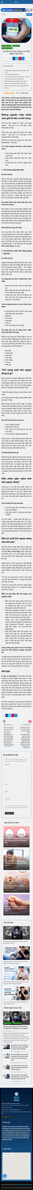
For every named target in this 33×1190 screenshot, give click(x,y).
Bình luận (7, 764)
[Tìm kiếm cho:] (13, 14)
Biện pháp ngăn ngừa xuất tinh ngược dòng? (16, 81)
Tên (6, 784)
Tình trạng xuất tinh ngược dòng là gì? (14, 79)
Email (6, 791)
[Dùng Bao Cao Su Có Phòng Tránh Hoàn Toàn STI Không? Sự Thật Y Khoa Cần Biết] (16, 953)
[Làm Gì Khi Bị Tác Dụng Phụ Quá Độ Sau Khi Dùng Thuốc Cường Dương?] (16, 993)
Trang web (7, 798)
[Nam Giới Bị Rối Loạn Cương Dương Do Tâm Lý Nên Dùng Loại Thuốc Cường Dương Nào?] (16, 973)
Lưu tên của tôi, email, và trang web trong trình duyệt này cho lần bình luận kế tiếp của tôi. (16, 807)
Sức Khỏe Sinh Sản (17, 1023)
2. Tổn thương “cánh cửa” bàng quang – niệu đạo (17, 76)
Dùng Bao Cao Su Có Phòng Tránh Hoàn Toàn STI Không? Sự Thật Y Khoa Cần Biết (19, 1047)
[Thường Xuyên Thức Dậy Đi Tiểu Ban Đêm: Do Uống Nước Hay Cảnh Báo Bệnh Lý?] (6, 1076)
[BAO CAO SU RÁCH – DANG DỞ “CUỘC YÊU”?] (16, 882)
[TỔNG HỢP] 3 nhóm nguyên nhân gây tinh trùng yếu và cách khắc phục (16, 840)
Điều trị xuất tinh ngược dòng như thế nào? (15, 83)
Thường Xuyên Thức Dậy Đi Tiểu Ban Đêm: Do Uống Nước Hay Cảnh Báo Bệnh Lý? (20, 1076)
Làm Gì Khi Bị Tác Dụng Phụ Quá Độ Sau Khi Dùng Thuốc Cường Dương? (19, 1067)
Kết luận (7, 88)
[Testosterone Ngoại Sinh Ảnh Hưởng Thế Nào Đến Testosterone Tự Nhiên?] (16, 933)
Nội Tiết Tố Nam (8, 1023)
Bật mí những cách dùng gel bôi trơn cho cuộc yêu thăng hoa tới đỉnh (16, 909)
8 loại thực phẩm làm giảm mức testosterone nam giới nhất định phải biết (16, 863)
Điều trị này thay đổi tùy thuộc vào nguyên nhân (16, 85)
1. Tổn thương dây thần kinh (12, 74)
